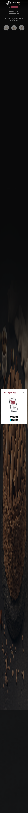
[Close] (24, 393)
